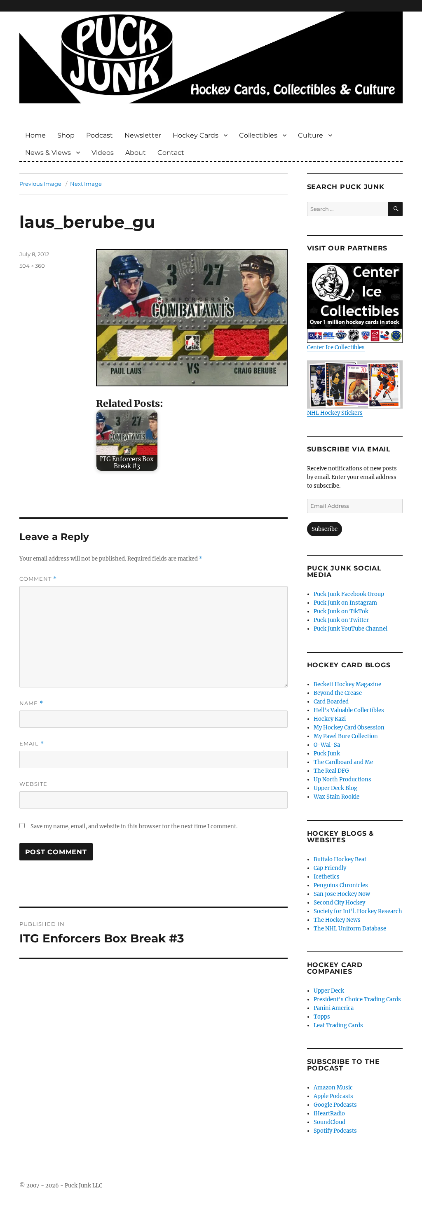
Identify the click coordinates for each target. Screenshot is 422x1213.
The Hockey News (337, 919)
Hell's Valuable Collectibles (349, 710)
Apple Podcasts (333, 1096)
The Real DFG (331, 770)
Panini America (334, 1008)
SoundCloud (329, 1122)
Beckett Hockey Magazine (347, 684)
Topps (322, 1016)
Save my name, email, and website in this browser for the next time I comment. (133, 826)
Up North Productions (342, 779)
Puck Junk (327, 753)
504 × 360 (32, 265)
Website (33, 784)
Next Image (86, 183)
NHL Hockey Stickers (335, 412)
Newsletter (142, 135)
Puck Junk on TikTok (341, 611)
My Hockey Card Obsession (349, 727)
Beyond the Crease (338, 692)
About (135, 153)
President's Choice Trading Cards (357, 999)
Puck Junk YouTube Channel (350, 628)
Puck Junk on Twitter (341, 620)
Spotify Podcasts (335, 1130)
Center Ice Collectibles (336, 347)
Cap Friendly (330, 868)
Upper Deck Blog (335, 788)
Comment (38, 578)
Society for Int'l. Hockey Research (358, 911)
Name (31, 703)
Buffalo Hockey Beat (340, 859)
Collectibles (258, 135)
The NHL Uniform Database (350, 928)
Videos (102, 153)
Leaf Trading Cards (338, 1025)
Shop (66, 135)
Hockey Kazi (330, 718)
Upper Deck (329, 990)
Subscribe (325, 529)
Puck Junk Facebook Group (349, 594)
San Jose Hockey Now (342, 893)
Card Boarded (331, 701)
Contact (170, 153)
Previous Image (40, 183)
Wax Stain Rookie (336, 796)
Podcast (99, 135)
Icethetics (327, 876)
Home (35, 135)
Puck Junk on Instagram (345, 602)
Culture (310, 135)
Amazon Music (333, 1087)
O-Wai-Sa (327, 744)
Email (31, 743)
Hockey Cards (195, 135)
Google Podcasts (335, 1104)
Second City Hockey (339, 902)
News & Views (48, 153)
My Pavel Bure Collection (346, 736)
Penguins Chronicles (341, 885)
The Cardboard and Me (343, 762)
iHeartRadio (329, 1113)
